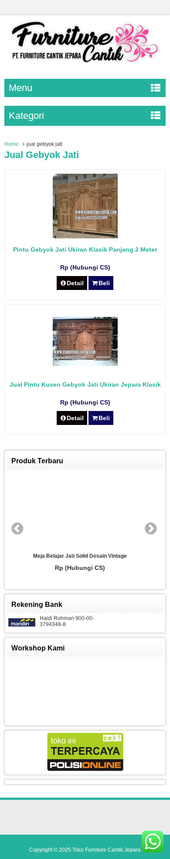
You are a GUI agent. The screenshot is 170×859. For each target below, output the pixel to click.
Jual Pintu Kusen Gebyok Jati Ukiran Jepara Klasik (85, 384)
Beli (104, 283)
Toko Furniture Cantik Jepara (106, 850)
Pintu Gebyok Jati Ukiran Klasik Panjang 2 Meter (85, 249)
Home (11, 144)
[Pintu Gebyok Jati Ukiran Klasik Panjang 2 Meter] (85, 236)
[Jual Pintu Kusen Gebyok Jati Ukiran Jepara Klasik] (85, 363)
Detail (75, 283)
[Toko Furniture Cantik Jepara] (85, 64)
